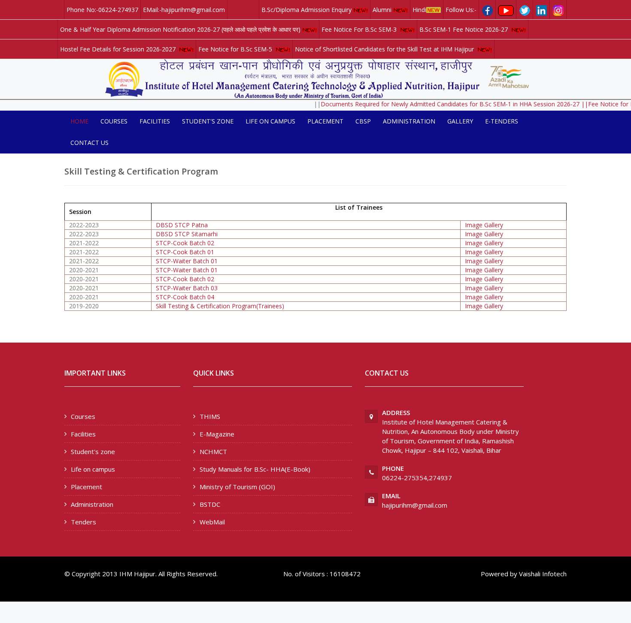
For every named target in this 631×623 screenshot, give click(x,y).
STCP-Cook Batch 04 (185, 297)
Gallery (460, 121)
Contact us (89, 142)
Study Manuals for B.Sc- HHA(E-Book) (255, 469)
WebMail (212, 522)
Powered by (499, 573)
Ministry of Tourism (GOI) (237, 486)
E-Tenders (501, 121)
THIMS (210, 416)
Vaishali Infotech (543, 573)
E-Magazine (217, 434)
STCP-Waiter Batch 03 (187, 288)
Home (79, 121)
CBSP (363, 121)
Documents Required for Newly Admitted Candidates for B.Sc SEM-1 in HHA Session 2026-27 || (445, 104)
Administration (409, 121)
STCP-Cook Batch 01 (185, 252)
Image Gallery (484, 225)
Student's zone (208, 121)
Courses (113, 121)
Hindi (419, 10)
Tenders (83, 522)
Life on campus (270, 121)
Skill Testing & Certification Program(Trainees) (220, 306)
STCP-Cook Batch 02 (185, 243)
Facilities (155, 121)
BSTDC (210, 504)
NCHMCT (213, 451)
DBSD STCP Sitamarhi (187, 234)
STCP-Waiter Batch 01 (187, 261)
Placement (325, 121)
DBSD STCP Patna (182, 225)
